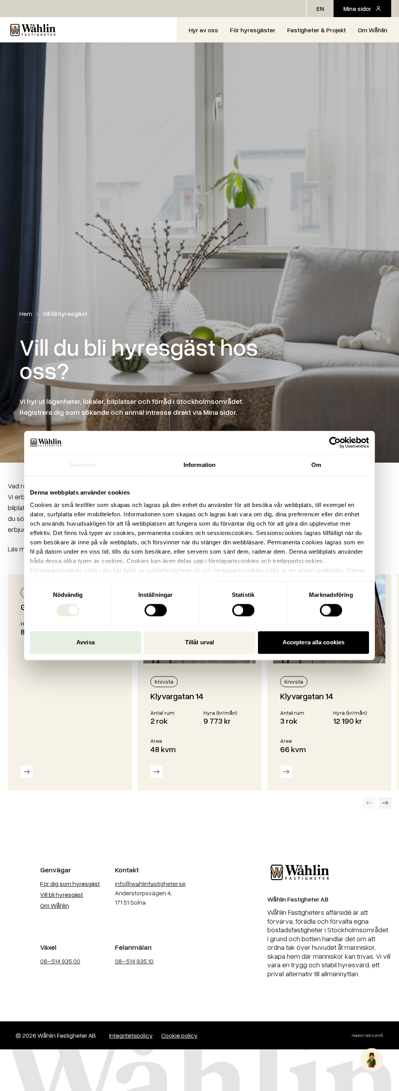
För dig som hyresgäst (70, 884)
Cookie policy (179, 1035)
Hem (25, 313)
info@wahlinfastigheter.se (150, 884)
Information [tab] (199, 464)
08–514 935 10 (134, 961)
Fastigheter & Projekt (316, 30)
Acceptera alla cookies (313, 642)
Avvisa (85, 642)
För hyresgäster (252, 30)
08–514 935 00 (60, 961)
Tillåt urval (199, 642)
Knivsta (164, 681)
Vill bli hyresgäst (61, 894)
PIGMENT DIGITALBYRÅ (367, 1035)
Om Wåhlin (372, 30)
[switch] (156, 610)
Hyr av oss (203, 30)
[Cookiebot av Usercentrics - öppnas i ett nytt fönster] (335, 442)
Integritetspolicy (131, 1035)
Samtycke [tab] (82, 464)
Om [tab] (316, 464)
